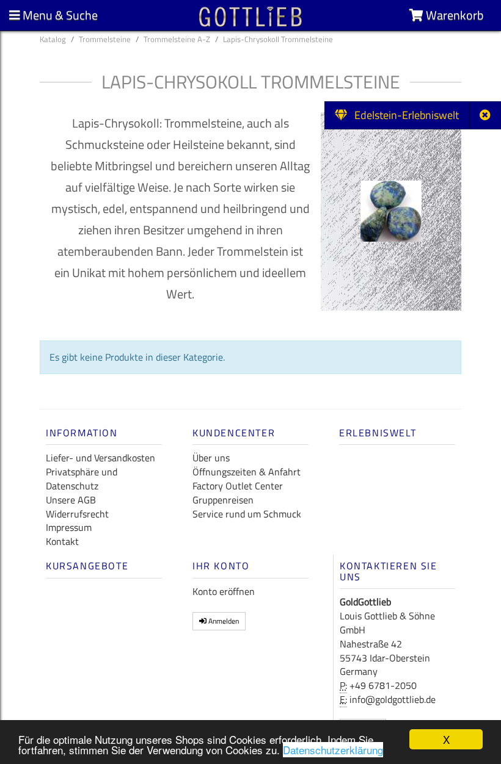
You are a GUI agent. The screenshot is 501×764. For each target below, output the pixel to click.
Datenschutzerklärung (333, 749)
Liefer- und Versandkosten (100, 457)
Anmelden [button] (223, 621)
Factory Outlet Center (237, 485)
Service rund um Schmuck (246, 513)
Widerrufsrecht (77, 513)
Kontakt (62, 541)
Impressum (69, 527)
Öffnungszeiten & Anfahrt (246, 471)
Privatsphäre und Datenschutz (81, 478)
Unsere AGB (71, 499)
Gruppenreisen (223, 499)
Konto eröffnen (223, 591)
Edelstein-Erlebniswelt (403, 115)
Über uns (211, 457)
